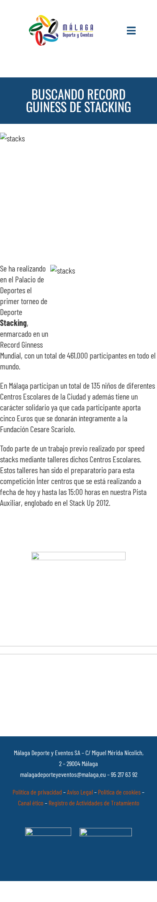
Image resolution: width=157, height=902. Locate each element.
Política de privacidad (37, 792)
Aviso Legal (80, 792)
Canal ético (31, 803)
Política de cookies (119, 792)
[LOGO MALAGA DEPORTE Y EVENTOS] (62, 19)
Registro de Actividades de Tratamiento (94, 803)
